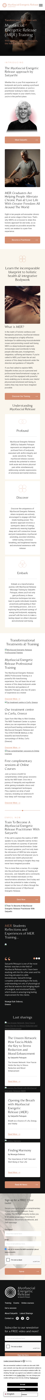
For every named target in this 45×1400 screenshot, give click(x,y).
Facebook (22, 1318)
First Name (9, 1229)
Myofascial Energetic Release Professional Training (19, 664)
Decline (22, 1389)
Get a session (10, 1308)
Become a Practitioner (21, 240)
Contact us (9, 1318)
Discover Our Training (21, 396)
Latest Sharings (26, 1313)
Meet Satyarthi (21, 140)
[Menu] (22, 5)
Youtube (27, 1318)
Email (7, 1240)
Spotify (32, 1318)
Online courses (27, 1303)
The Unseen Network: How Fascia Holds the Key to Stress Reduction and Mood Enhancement (22, 1046)
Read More (12, 1081)
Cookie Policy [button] (21, 1375)
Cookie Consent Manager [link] (12, 1361)
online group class (17, 1217)
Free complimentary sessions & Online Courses (18, 765)
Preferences (22, 1394)
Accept (22, 1384)
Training (8, 1303)
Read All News (21, 1185)
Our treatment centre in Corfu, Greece (19, 711)
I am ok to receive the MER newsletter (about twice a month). (22, 1250)
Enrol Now (21, 899)
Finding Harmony (19, 1150)
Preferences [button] (34, 1378)
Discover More (11, 699)
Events (16, 1303)
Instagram (17, 1318)
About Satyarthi (11, 1313)
